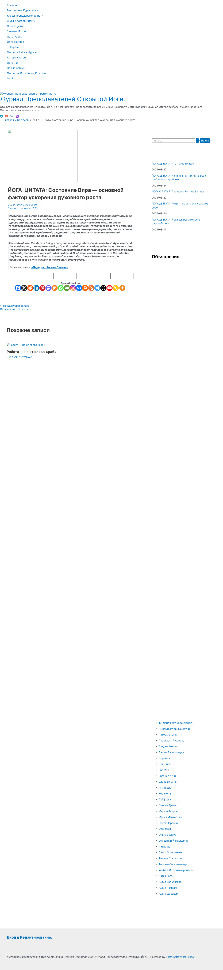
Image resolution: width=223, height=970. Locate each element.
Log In (10, 78)
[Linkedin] (36, 288)
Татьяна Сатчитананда (173, 864)
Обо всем (31, 204)
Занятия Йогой (16, 31)
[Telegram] (1, 116)
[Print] (85, 288)
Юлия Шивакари (169, 893)
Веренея (164, 758)
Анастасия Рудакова (171, 740)
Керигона (165, 793)
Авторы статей (16, 57)
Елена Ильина (167, 781)
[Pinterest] (42, 288)
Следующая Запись (14, 309)
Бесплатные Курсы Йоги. (23, 10)
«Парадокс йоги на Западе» (49, 267)
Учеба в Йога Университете (176, 870)
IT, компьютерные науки (174, 728)
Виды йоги (165, 764)
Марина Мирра (168, 811)
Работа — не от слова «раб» (32, 352)
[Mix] (55, 288)
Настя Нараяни (168, 823)
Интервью (165, 787)
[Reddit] (30, 288)
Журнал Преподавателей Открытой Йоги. (62, 99)
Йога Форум (14, 36)
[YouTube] (6, 116)
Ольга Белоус (167, 834)
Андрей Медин (168, 746)
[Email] (67, 288)
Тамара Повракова (170, 858)
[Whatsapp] (61, 288)
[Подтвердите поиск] (197, 140)
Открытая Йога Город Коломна (26, 73)
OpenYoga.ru (15, 26)
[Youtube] (109, 288)
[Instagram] (17, 116)
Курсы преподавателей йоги (25, 15)
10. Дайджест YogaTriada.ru (176, 723)
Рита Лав (164, 846)
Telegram (13, 47)
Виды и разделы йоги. (21, 21)
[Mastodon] (48, 288)
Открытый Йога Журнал (22, 52)
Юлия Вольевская (170, 881)
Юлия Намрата (168, 887)
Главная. (12, 5)
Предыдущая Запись (14, 305)
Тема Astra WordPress (180, 956)
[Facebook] (18, 288)
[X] (24, 288)
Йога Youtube (15, 41)
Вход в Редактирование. (29, 937)
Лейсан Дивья (167, 805)
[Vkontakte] (79, 288)
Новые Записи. (16, 68)
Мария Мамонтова (170, 817)
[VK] (12, 116)
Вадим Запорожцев (171, 752)
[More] (122, 288)
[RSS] (91, 288)
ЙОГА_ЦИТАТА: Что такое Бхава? (173, 163)
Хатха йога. (166, 876)
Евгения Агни (167, 776)
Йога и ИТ (13, 62)
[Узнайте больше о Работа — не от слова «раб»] (26, 344)
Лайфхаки (165, 799)
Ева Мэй (164, 770)
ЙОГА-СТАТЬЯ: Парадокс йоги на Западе (178, 191)
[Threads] (103, 288)
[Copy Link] (116, 288)
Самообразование (170, 852)
